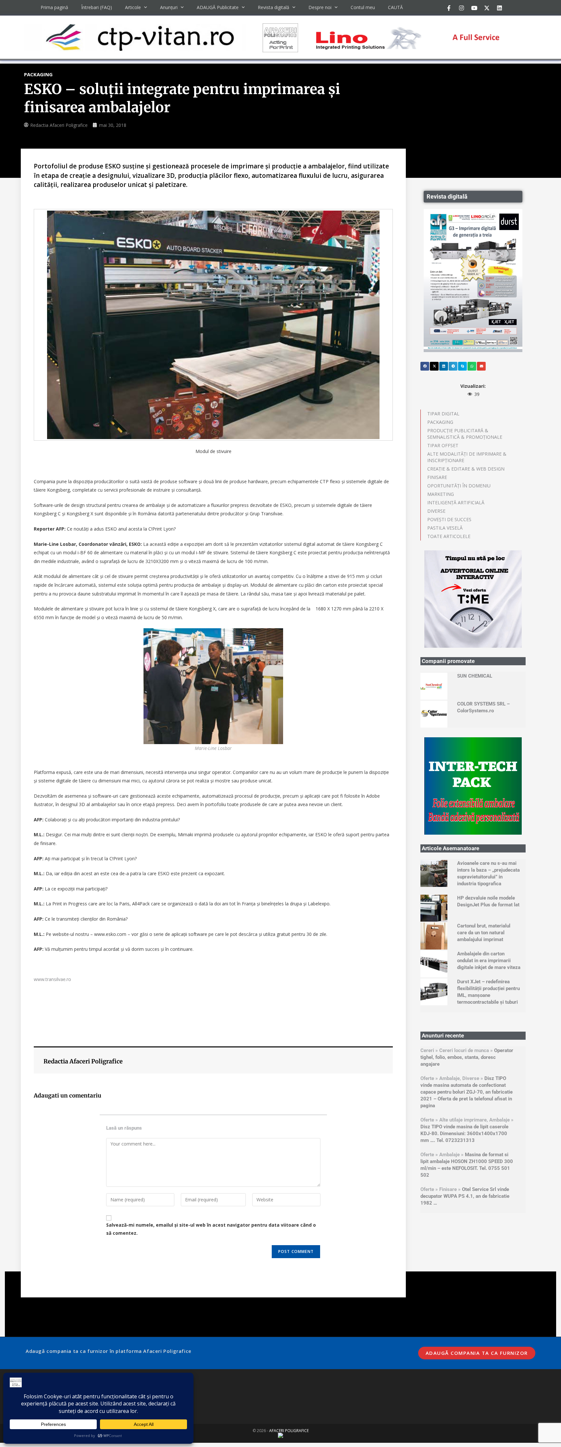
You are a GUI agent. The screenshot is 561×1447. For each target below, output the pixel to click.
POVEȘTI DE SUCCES (449, 519)
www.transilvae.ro (52, 979)
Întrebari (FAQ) (96, 7)
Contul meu (363, 7)
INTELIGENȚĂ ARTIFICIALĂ (455, 502)
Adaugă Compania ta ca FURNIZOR (477, 1353)
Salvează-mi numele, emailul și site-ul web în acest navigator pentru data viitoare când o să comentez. (211, 1229)
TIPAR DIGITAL (443, 414)
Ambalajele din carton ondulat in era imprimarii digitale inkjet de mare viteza (488, 960)
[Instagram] (461, 7)
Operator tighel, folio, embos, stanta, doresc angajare (466, 1057)
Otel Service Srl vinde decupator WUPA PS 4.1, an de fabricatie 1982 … (464, 1196)
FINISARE (437, 477)
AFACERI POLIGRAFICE (289, 1430)
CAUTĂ (395, 7)
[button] (424, 366)
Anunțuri (169, 7)
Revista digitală (273, 7)
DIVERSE (436, 511)
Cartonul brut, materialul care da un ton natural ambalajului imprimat (483, 932)
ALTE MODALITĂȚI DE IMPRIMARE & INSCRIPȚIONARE (466, 457)
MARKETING (440, 494)
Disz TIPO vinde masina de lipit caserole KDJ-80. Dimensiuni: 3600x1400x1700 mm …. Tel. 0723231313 (464, 1133)
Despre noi (319, 7)
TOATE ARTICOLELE (448, 536)
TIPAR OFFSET (442, 445)
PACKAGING (440, 422)
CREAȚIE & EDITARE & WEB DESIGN (466, 469)
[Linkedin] (499, 7)
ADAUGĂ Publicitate (218, 7)
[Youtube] (474, 7)
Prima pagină (54, 7)
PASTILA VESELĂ (445, 528)
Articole (133, 7)
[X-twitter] (486, 7)
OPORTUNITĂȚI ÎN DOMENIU (459, 486)
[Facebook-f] (448, 7)
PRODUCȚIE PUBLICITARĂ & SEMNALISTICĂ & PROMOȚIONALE (464, 433)
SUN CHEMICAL (474, 676)
